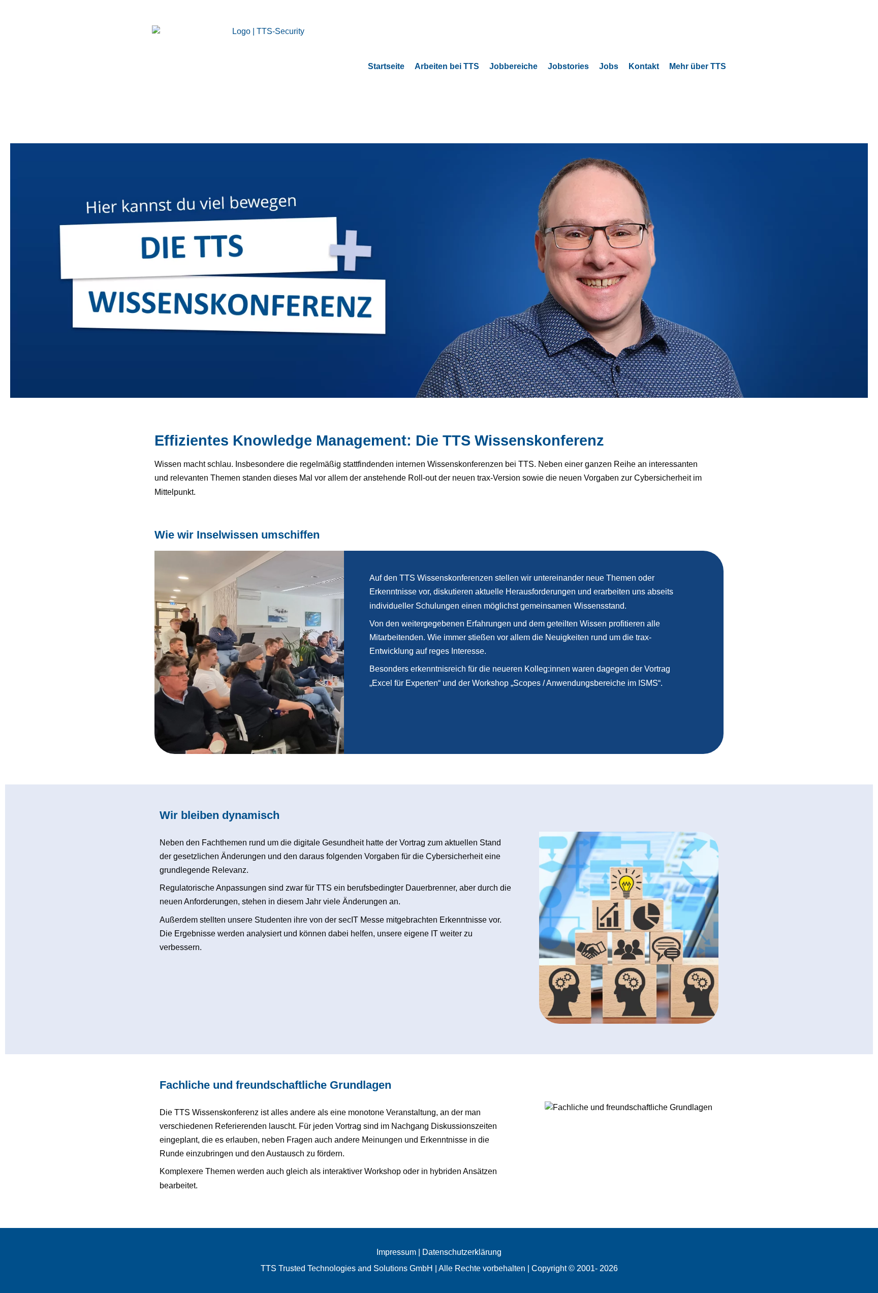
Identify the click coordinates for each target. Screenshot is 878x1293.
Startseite (386, 66)
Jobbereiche (513, 66)
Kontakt (644, 66)
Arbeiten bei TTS (447, 66)
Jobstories (568, 66)
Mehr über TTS (697, 66)
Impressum (396, 1252)
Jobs (608, 66)
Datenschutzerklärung (461, 1252)
